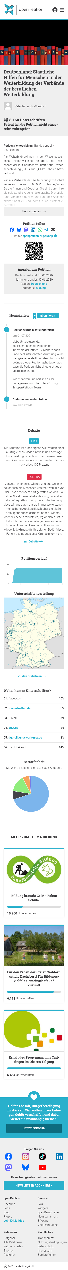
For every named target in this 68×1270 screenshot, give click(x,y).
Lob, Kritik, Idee (14, 1220)
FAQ (40, 1204)
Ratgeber (9, 1238)
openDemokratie (48, 1212)
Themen (9, 1250)
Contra (34, 477)
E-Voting (43, 1220)
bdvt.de (13, 727)
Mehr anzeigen (31, 211)
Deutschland (39, 283)
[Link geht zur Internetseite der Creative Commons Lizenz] (6, 1266)
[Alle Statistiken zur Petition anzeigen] (34, 668)
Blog (6, 1212)
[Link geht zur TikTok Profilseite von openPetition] (42, 1156)
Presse (8, 1216)
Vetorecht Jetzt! (48, 1225)
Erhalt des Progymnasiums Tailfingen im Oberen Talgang (34, 1059)
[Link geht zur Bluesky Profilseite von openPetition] (25, 1167)
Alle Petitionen (13, 1242)
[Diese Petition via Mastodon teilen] (26, 229)
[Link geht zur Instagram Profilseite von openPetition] (25, 1156)
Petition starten (13, 1246)
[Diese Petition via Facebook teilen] (12, 229)
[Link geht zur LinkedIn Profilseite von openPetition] (59, 1156)
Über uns (9, 1204)
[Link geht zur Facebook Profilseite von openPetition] (8, 1156)
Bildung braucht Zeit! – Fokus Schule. (34, 897)
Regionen (10, 1254)
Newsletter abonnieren (34, 1185)
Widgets (43, 1208)
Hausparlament (47, 1216)
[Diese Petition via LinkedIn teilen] (33, 229)
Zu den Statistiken (30, 676)
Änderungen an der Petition (30, 399)
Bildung (41, 288)
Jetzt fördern (34, 1128)
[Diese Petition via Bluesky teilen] (19, 229)
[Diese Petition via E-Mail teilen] (53, 229)
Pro (34, 441)
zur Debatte (31, 541)
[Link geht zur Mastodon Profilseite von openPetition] (8, 1167)
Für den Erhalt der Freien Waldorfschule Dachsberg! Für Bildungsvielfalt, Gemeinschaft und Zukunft (34, 978)
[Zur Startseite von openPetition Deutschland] (24, 9)
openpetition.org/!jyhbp (38, 236)
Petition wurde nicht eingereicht (33, 330)
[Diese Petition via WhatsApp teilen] (40, 229)
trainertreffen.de (19, 708)
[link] (62, 10)
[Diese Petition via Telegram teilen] (46, 229)
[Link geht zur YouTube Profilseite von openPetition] (42, 1167)
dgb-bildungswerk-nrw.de (25, 737)
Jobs (7, 1208)
